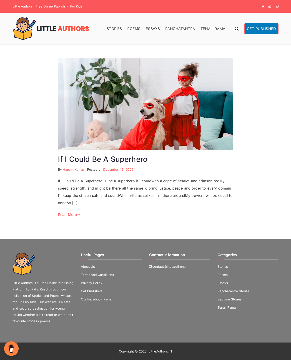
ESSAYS (153, 28)
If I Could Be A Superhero (103, 159)
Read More (67, 214)
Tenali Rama (227, 307)
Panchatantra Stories (233, 291)
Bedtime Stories (229, 299)
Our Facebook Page (96, 299)
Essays (223, 283)
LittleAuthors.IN (160, 351)
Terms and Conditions (97, 275)
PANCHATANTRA (180, 28)
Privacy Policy (91, 283)
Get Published (91, 291)
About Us (88, 266)
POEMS (133, 28)
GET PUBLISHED (261, 28)
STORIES (114, 28)
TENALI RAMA (213, 28)
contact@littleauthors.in (170, 266)
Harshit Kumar (73, 169)
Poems (223, 275)
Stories (223, 266)
